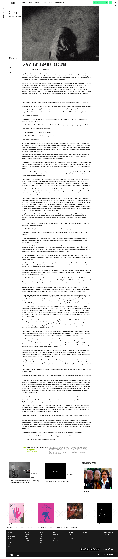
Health (9, 540)
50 (99, 523)
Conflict (27, 538)
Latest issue (70, 534)
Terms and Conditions (62, 527)
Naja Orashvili (45, 70)
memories (10, 538)
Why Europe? (87, 491)
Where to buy (71, 538)
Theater (41, 538)
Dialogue (55, 538)
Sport (9, 546)
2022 (111, 523)
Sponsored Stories (90, 463)
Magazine (70, 532)
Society (37, 2)
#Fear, (14, 59)
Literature (42, 534)
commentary (56, 540)
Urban (50, 2)
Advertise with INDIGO (40, 527)
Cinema (41, 536)
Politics (26, 536)
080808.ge (108, 534)
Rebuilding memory (12, 536)
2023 (23, 523)
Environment (28, 540)
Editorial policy (20, 527)
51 (69, 519)
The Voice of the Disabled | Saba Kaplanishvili (57, 482)
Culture (44, 2)
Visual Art (42, 542)
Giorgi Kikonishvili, (36, 70)
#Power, (10, 59)
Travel (9, 542)
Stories (23, 2)
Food (9, 544)
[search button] (115, 6)
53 (11, 524)
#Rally (17, 59)
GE (115, 2)
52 (40, 523)
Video (54, 532)
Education (27, 534)
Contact (52, 527)
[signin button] (110, 2)
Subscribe (104, 2)
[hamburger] (4, 2)
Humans (30, 2)
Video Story (55, 534)
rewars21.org (109, 538)
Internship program (59, 2)
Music (41, 540)
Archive (85, 532)
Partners (29, 527)
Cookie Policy (74, 527)
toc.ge (106, 536)
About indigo (9, 527)
